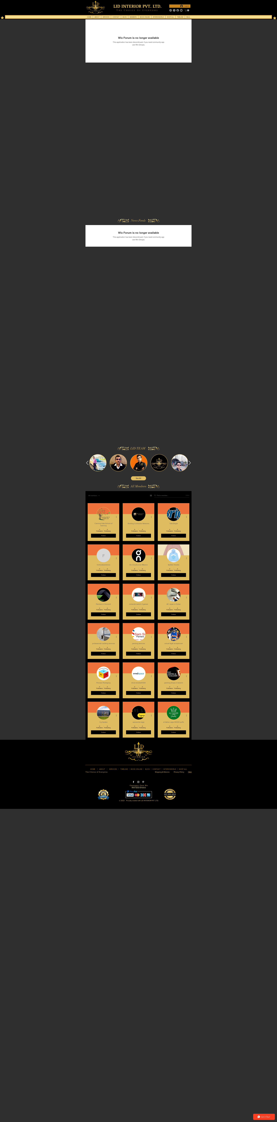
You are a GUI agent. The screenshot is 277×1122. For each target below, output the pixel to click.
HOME (92, 769)
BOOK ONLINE (136, 769)
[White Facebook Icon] (133, 782)
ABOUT (102, 769)
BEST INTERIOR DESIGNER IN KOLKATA (136, 776)
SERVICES (113, 769)
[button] (187, 10)
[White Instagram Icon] (138, 782)
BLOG (147, 769)
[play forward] (189, 463)
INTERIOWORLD (169, 769)
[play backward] (87, 463)
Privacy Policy (179, 772)
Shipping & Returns (162, 772)
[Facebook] (177, 10)
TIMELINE (124, 769)
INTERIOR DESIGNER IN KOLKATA (168, 776)
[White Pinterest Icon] (143, 782)
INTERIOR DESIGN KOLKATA (106, 776)
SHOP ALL (183, 769)
